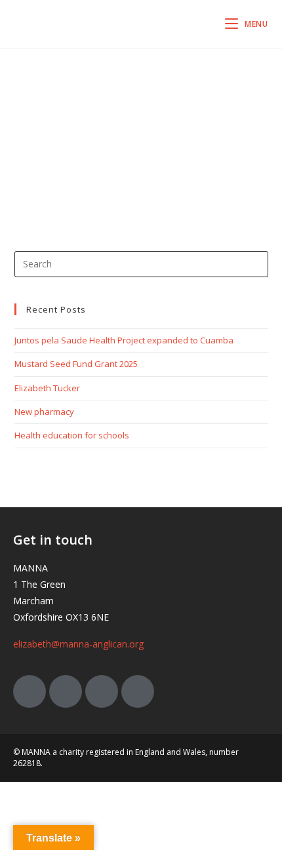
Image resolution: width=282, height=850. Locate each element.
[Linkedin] (137, 691)
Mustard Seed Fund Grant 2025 (76, 364)
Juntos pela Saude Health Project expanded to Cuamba (123, 340)
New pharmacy (44, 411)
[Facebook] (65, 691)
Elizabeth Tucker (47, 388)
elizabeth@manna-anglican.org (78, 644)
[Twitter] (29, 691)
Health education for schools (71, 435)
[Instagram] (101, 691)
